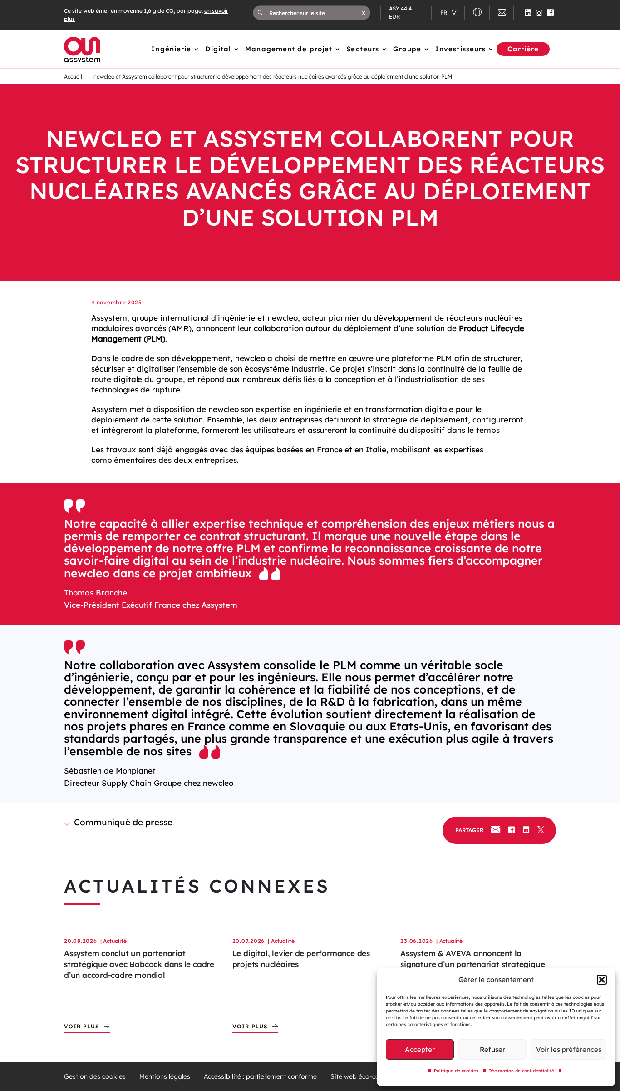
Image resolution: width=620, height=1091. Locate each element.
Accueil (73, 76)
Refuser (492, 1049)
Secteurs (362, 49)
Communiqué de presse (123, 822)
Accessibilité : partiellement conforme (260, 1077)
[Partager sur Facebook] (511, 830)
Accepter (420, 1049)
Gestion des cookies (95, 1077)
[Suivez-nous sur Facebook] (550, 12)
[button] (601, 979)
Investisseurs (460, 49)
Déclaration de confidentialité (521, 1071)
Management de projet (288, 49)
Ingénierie (171, 49)
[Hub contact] (502, 13)
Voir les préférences (568, 1049)
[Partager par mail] (495, 830)
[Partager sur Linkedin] (526, 830)
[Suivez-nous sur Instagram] (539, 12)
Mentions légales (164, 1077)
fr (444, 12)
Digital (218, 49)
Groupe (407, 49)
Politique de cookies (456, 1071)
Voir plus (81, 1026)
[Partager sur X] (540, 830)
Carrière (523, 49)
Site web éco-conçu (360, 1077)
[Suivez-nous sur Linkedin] (528, 12)
